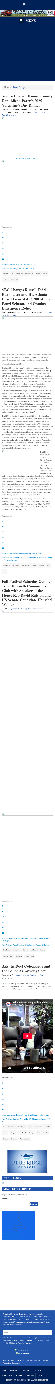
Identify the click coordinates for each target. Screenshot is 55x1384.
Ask (4, 1127)
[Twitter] (3, 238)
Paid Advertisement (9, 115)
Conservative (29, 273)
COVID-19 (47, 1127)
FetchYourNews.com (10, 1337)
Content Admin (37, 975)
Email (5, 1198)
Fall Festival (34, 950)
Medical (20, 1133)
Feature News (22, 109)
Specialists (14, 1139)
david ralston (16, 950)
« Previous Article (8, 264)
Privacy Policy (7, 1375)
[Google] (3, 243)
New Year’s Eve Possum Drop (25, 264)
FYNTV (40, 1375)
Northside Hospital (42, 1133)
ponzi (48, 565)
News (29, 112)
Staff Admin (13, 315)
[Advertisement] (27, 52)
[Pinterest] (2, 254)
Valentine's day (13, 280)
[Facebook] (2, 232)
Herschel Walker (8, 956)
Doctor (5, 1133)
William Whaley (25, 1139)
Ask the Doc (12, 1127)
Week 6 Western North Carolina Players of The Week (31, 945)
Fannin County (26, 565)
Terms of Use (37, 1370)
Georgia (41, 565)
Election (25, 950)
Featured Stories (17, 112)
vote (32, 956)
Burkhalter (15, 565)
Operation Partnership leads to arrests (28, 553)
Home (7, 87)
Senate (27, 956)
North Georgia (29, 1133)
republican (19, 956)
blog (12, 273)
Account (19, 1375)
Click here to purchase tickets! (27, 158)
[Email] (3, 259)
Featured (34, 109)
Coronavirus (38, 1127)
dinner (38, 273)
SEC (4, 571)
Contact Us (25, 1370)
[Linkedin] (2, 248)
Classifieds (30, 1375)
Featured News (9, 312)
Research (6, 1139)
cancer (30, 1127)
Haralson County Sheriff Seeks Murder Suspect (32, 1115)
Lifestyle (12, 1133)
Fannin (44, 273)
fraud (35, 565)
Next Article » (7, 268)
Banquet (5, 273)
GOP (4, 280)
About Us (13, 1370)
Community (8, 109)
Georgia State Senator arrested (23, 268)
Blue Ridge (19, 273)
